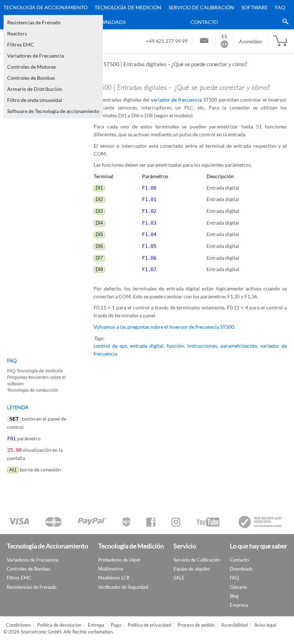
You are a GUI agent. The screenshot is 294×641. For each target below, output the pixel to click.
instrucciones (202, 346)
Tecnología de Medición (128, 7)
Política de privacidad (149, 625)
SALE (179, 578)
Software (254, 7)
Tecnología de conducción (32, 390)
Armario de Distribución (34, 89)
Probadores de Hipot (119, 560)
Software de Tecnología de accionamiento (53, 111)
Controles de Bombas (31, 78)
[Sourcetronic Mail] (204, 41)
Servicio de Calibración (201, 7)
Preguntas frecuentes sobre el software (36, 380)
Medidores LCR (113, 578)
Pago (116, 625)
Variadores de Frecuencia (35, 56)
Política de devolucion (59, 625)
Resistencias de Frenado (34, 22)
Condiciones (18, 625)
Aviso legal (265, 625)
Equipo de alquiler (192, 569)
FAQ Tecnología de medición (35, 370)
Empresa (239, 605)
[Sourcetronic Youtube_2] (207, 522)
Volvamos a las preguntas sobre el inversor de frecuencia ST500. (164, 327)
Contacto (204, 22)
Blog (234, 596)
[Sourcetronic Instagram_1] (175, 522)
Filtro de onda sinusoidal (34, 100)
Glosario (238, 587)
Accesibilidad (234, 625)
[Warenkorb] (280, 41)
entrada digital (146, 346)
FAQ (280, 7)
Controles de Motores (31, 67)
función (175, 346)
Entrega (96, 625)
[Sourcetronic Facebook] (150, 522)
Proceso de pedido (196, 625)
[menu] (144, 14)
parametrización (238, 346)
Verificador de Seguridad (123, 587)
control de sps (110, 346)
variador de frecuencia (176, 100)
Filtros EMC (20, 44)
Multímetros (111, 569)
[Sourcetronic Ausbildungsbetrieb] (261, 522)
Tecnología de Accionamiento (45, 7)
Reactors (17, 33)
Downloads (109, 22)
